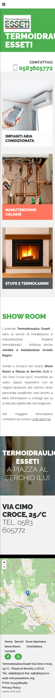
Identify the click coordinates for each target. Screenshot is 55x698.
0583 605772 (41, 419)
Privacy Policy (11, 687)
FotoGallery (34, 646)
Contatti (10, 651)
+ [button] (4, 562)
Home (9, 641)
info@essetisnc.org (21, 678)
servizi (19, 641)
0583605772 (36, 68)
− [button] (4, 567)
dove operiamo (36, 641)
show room (12, 646)
